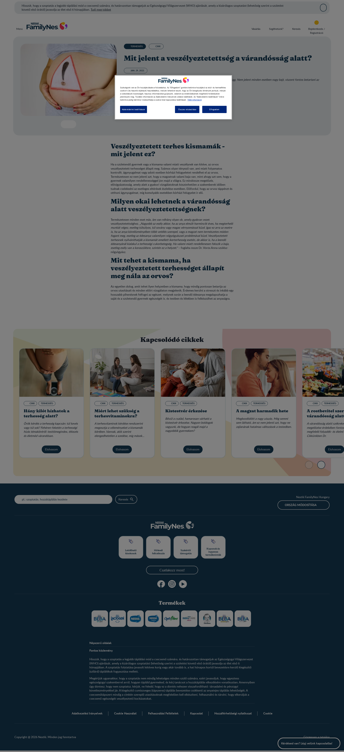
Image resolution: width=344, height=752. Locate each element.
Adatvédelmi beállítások (133, 109)
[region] (173, 97)
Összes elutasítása (187, 109)
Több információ (194, 99)
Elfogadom (214, 109)
